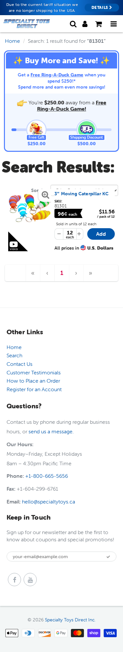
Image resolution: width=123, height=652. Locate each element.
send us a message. (51, 431)
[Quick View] (29, 209)
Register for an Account (34, 389)
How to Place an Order (33, 380)
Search (14, 355)
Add (105, 235)
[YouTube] (30, 579)
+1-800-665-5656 (46, 476)
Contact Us (19, 364)
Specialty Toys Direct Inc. (70, 620)
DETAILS (101, 7)
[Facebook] (14, 579)
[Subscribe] (108, 557)
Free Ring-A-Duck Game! (72, 105)
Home (12, 41)
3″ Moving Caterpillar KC (81, 194)
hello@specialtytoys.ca (48, 501)
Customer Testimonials (34, 372)
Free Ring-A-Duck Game (57, 75)
